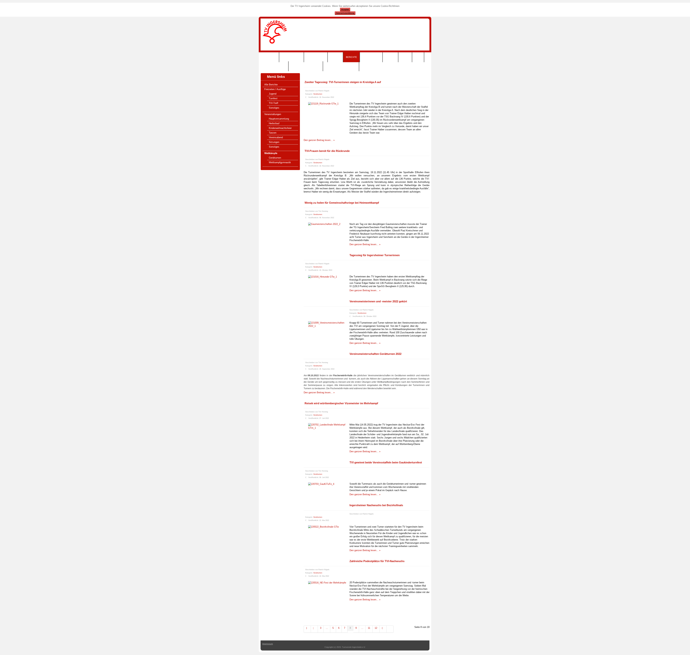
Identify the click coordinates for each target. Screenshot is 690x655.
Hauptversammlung (279, 118)
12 (376, 628)
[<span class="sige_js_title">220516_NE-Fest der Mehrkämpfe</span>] (327, 582)
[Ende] (390, 629)
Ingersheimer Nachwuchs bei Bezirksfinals (376, 505)
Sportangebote (291, 57)
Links (418, 57)
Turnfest (273, 98)
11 (369, 628)
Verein (405, 57)
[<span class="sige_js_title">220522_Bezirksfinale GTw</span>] (323, 526)
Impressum (267, 644)
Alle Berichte (271, 84)
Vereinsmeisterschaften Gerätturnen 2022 (375, 353)
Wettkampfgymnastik (280, 162)
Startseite (269, 57)
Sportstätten (371, 57)
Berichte (351, 57)
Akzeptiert (345, 9)
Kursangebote (316, 57)
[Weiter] (383, 629)
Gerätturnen (275, 157)
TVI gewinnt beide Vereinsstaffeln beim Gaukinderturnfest (385, 462)
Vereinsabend (276, 137)
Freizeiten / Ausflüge (275, 89)
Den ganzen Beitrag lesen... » (319, 140)
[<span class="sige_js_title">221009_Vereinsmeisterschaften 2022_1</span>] (328, 324)
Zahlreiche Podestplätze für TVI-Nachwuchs (376, 561)
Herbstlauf (274, 123)
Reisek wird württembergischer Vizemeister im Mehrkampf (341, 403)
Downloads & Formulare (341, 66)
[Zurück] (314, 629)
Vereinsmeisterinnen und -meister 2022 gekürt (378, 301)
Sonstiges (274, 107)
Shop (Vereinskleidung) (305, 66)
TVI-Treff (273, 103)
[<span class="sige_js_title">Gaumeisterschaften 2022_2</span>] (324, 224)
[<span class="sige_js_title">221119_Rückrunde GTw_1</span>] (323, 103)
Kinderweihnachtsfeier (280, 128)
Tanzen (272, 132)
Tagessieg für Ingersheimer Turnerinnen (374, 255)
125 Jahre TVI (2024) (274, 66)
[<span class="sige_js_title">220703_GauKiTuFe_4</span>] (321, 483)
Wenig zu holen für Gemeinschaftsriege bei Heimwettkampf (342, 202)
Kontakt (390, 57)
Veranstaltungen (272, 114)
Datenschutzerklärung (345, 13)
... (327, 628)
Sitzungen (274, 142)
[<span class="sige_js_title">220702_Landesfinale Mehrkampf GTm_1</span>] (328, 426)
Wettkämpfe (270, 153)
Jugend (272, 93)
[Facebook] (687, 65)
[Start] (307, 629)
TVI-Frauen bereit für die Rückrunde (327, 150)
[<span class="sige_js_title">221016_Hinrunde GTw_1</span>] (322, 276)
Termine (335, 57)
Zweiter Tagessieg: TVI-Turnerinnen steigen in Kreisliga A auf (343, 82)
